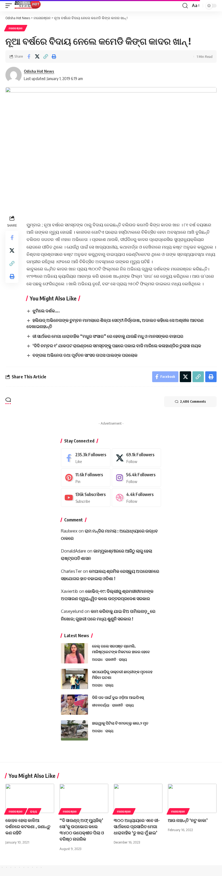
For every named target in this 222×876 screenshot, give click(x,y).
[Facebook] (85, 457)
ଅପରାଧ (97, 659)
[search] (185, 5)
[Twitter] (136, 457)
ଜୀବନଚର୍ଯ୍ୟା (100, 705)
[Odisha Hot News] (28, 5)
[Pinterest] (85, 477)
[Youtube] (85, 497)
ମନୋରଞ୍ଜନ (16, 28)
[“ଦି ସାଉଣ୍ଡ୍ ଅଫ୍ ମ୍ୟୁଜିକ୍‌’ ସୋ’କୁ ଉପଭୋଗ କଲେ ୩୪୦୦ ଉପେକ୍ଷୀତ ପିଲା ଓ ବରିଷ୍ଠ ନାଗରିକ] (84, 798)
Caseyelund (72, 611)
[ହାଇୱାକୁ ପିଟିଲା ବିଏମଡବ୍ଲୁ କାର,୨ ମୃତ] (74, 730)
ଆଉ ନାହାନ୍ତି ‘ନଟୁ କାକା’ (188, 820)
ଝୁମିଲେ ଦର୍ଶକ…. (46, 310)
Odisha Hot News (39, 71)
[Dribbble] (136, 497)
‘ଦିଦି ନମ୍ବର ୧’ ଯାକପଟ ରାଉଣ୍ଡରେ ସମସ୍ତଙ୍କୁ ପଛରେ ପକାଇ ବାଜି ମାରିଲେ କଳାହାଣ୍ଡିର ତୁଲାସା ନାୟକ (116, 345)
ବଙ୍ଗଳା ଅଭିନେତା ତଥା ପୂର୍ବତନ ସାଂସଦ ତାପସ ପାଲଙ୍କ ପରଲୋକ (85, 355)
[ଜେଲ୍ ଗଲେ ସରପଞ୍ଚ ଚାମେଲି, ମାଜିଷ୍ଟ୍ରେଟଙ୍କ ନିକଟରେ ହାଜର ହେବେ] (74, 653)
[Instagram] (136, 477)
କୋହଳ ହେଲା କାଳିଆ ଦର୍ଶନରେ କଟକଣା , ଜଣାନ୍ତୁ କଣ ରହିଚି (27, 826)
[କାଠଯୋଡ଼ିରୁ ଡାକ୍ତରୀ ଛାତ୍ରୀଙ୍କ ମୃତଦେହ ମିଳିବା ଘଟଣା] (74, 679)
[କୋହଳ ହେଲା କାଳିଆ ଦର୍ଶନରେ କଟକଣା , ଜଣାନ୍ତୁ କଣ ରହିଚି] (29, 798)
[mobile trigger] (10, 5)
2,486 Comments (193, 401)
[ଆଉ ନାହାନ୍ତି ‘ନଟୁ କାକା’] (192, 798)
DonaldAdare (73, 551)
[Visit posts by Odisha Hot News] (13, 75)
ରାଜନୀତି (110, 659)
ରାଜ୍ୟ (123, 659)
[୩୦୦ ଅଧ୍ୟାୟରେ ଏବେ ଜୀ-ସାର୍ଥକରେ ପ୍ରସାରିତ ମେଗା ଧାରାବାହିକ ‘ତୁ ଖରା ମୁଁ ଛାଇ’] (138, 798)
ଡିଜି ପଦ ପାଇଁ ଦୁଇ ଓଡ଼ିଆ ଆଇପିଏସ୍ (118, 697)
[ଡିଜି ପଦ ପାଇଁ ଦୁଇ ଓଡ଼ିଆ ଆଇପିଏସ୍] (74, 705)
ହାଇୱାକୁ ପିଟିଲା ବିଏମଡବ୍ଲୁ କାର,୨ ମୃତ (120, 723)
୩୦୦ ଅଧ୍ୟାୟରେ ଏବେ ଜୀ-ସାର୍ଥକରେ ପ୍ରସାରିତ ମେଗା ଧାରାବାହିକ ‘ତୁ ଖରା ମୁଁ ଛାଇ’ (137, 826)
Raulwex (69, 531)
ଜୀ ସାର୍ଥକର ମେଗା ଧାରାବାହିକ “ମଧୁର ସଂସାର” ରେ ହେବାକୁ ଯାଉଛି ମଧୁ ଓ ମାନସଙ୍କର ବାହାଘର (107, 336)
